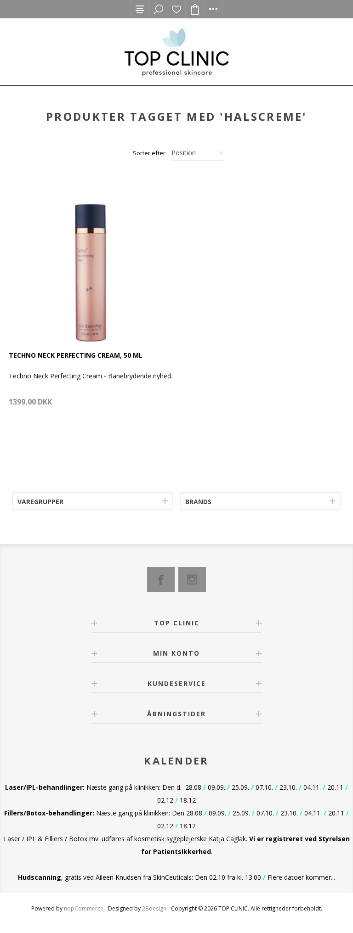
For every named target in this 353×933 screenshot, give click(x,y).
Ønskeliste (176, 9)
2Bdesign (154, 908)
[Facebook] (161, 579)
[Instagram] (192, 579)
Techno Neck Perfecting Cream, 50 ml (75, 355)
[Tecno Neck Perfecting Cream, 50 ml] (91, 259)
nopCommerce (83, 908)
